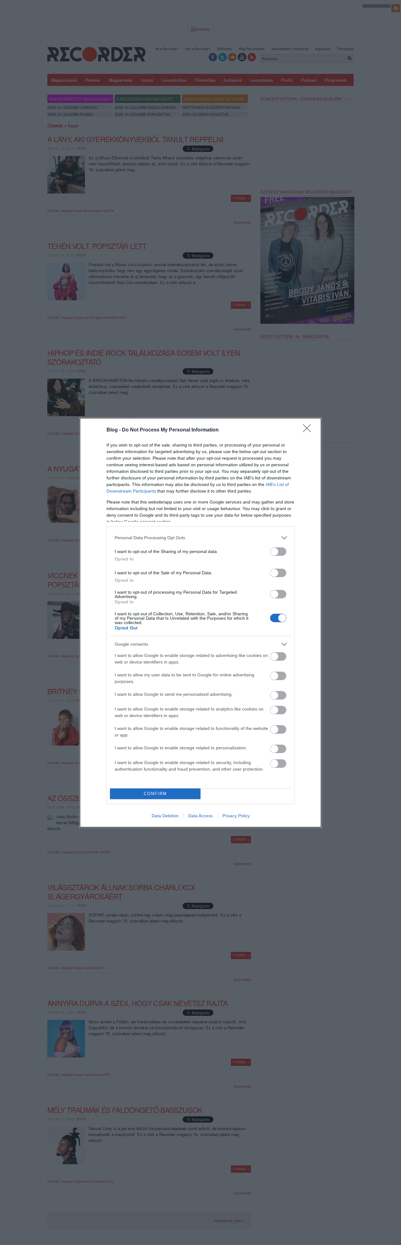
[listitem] (200, 538)
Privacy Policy (236, 815)
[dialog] (200, 622)
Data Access (200, 815)
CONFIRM (155, 793)
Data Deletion (165, 815)
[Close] (309, 430)
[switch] (278, 551)
